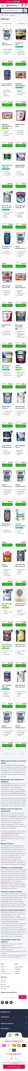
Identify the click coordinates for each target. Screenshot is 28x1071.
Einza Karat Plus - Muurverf (7, 166)
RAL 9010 (3, 980)
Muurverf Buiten (7, 23)
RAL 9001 (3, 982)
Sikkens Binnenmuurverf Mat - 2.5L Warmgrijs (7, 485)
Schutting (17, 973)
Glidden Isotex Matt (6, 325)
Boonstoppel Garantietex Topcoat (19, 325)
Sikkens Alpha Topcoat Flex (6, 286)
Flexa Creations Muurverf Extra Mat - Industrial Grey (7, 84)
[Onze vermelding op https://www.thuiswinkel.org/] (10, 1035)
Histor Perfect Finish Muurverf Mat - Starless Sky (7, 446)
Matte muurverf (5, 786)
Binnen (2, 967)
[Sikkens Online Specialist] (17, 1034)
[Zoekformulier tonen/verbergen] (21, 10)
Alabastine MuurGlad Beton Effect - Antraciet (20, 84)
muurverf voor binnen (18, 864)
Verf (7, 15)
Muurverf (3, 971)
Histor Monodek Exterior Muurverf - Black (7, 604)
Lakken (2, 969)
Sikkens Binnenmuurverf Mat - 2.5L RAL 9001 (20, 247)
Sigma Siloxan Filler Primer (6, 366)
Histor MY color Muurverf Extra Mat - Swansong (20, 407)
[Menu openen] (2, 5)
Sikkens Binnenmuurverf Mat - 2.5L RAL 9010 (7, 43)
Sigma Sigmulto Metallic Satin (20, 166)
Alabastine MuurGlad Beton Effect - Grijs (20, 286)
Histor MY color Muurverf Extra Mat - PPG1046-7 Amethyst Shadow (7, 645)
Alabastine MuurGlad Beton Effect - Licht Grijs (7, 125)
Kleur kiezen (4, 988)
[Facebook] (6, 1002)
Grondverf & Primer (6, 973)
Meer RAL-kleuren (5, 986)
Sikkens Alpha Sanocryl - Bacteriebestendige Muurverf (7, 407)
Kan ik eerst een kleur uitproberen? (12, 957)
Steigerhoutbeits (19, 967)
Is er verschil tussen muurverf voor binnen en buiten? (14, 952)
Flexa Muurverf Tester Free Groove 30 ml (6, 247)
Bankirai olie (18, 971)
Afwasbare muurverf (16, 817)
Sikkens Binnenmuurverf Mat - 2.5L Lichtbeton (20, 726)
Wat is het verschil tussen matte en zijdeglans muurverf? (11, 945)
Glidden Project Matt (20, 125)
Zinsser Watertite (5, 565)
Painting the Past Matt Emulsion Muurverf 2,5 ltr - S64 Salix (20, 604)
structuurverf (5, 901)
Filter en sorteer (16, 1067)
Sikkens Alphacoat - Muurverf (19, 366)
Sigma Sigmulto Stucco (20, 446)
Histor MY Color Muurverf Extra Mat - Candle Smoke (20, 686)
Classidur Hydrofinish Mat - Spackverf (20, 524)
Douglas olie (18, 969)
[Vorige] (4, 753)
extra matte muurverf (16, 793)
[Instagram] (2, 1002)
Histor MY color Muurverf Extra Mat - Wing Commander (20, 565)
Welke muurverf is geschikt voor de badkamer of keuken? (12, 948)
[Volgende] (23, 753)
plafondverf (8, 897)
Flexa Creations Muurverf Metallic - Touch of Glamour (7, 686)
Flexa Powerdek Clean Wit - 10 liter (20, 206)
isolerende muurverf (7, 883)
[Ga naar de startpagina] (12, 6)
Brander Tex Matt (19, 43)
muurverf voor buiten (7, 862)
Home (2, 15)
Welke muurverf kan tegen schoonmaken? (14, 955)
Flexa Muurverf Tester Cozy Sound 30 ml (6, 524)
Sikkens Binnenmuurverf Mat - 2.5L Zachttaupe (20, 485)
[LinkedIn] (11, 1002)
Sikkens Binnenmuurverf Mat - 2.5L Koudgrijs (7, 726)
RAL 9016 (3, 984)
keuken (4, 828)
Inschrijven (22, 997)
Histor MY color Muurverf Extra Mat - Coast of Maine (7, 206)
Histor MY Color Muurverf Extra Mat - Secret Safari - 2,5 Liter (20, 645)
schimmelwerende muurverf (11, 833)
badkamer (14, 828)
